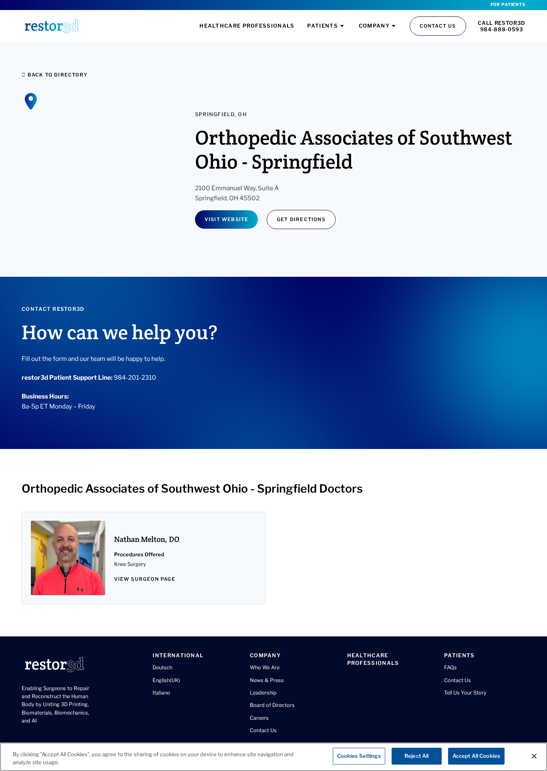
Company (374, 25)
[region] (273, 757)
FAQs (450, 667)
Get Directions (301, 219)
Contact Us (438, 26)
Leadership (263, 693)
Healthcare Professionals (246, 25)
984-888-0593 (501, 29)
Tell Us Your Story (465, 693)
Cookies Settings (359, 756)
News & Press (267, 680)
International (178, 655)
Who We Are (265, 667)
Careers (259, 718)
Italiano (161, 693)
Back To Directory (57, 75)
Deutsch (162, 667)
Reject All (416, 756)
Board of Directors (272, 705)
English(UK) (166, 680)
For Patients (508, 4)
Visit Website (227, 219)
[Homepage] (52, 26)
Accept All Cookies (476, 756)
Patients (322, 25)
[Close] (534, 756)
